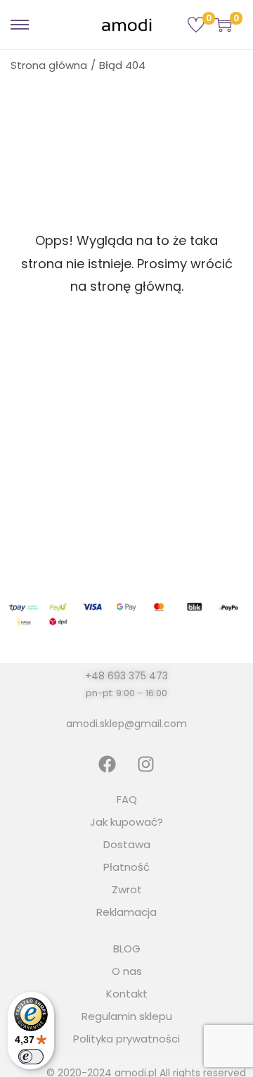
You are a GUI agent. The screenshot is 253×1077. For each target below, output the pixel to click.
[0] (196, 24)
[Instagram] (146, 763)
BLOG (127, 948)
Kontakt (127, 993)
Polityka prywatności (126, 1038)
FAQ (127, 799)
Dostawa (126, 844)
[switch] (31, 1056)
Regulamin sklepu (127, 1016)
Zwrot (127, 889)
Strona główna (49, 65)
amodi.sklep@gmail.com (126, 724)
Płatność (126, 866)
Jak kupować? (126, 821)
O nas (127, 971)
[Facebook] (107, 763)
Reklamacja (126, 912)
